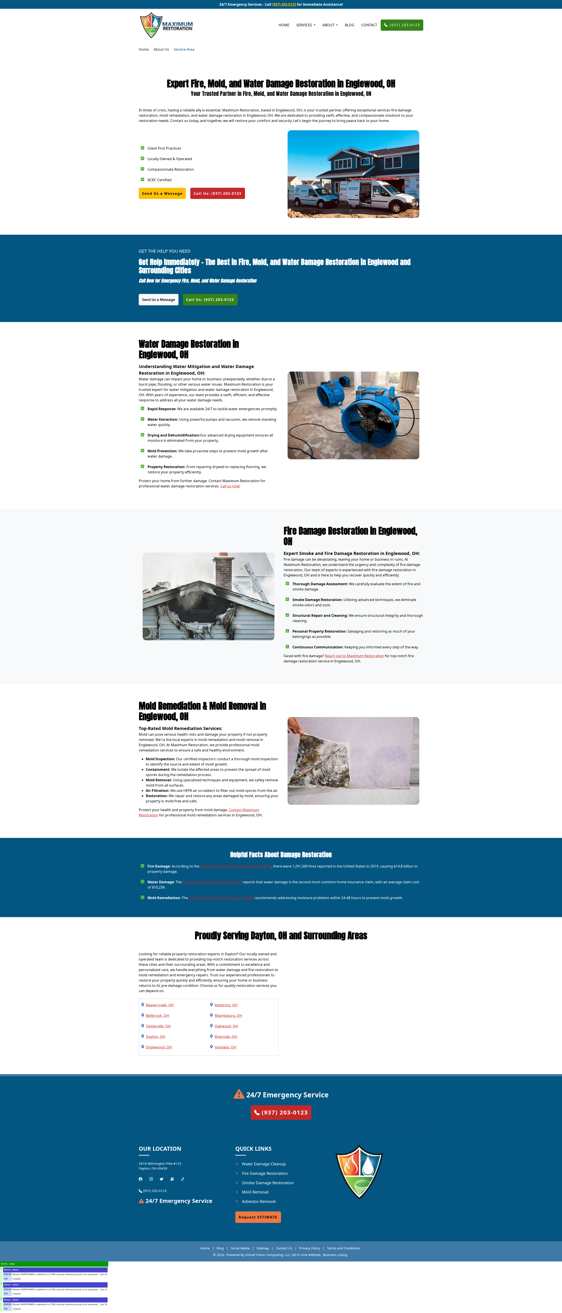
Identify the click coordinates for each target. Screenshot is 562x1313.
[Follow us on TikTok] (182, 1178)
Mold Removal (255, 1192)
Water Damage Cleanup (264, 1163)
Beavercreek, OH (160, 1005)
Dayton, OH (155, 1036)
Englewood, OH (159, 1047)
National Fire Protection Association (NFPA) (235, 866)
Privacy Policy (309, 1248)
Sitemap (263, 1248)
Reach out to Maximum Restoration (354, 655)
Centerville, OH (158, 1026)
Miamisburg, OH (228, 1015)
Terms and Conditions (343, 1248)
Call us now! (230, 486)
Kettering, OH (226, 1005)
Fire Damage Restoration (265, 1173)
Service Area (184, 49)
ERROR (7, 1274)
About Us (161, 49)
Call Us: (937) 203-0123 (217, 193)
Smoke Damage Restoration (268, 1182)
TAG (6, 1279)
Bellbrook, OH (157, 1015)
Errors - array (7, 1264)
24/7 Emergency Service (287, 1094)
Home (284, 25)
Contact (369, 25)
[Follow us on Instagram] (151, 1178)
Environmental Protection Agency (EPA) (221, 897)
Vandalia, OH (225, 1047)
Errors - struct (11, 1270)
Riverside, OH (226, 1036)
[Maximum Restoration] (166, 25)
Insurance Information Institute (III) (212, 882)
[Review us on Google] (172, 1178)
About (328, 25)
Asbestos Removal (259, 1201)
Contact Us (284, 1248)
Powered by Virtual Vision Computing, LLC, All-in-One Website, (273, 1254)
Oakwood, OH (226, 1026)
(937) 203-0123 (284, 4)
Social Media (240, 1248)
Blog (349, 25)
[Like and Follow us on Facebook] (140, 1178)
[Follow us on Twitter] (161, 1178)
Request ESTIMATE (258, 1217)
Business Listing (335, 1254)
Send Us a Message (162, 193)
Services (304, 25)
